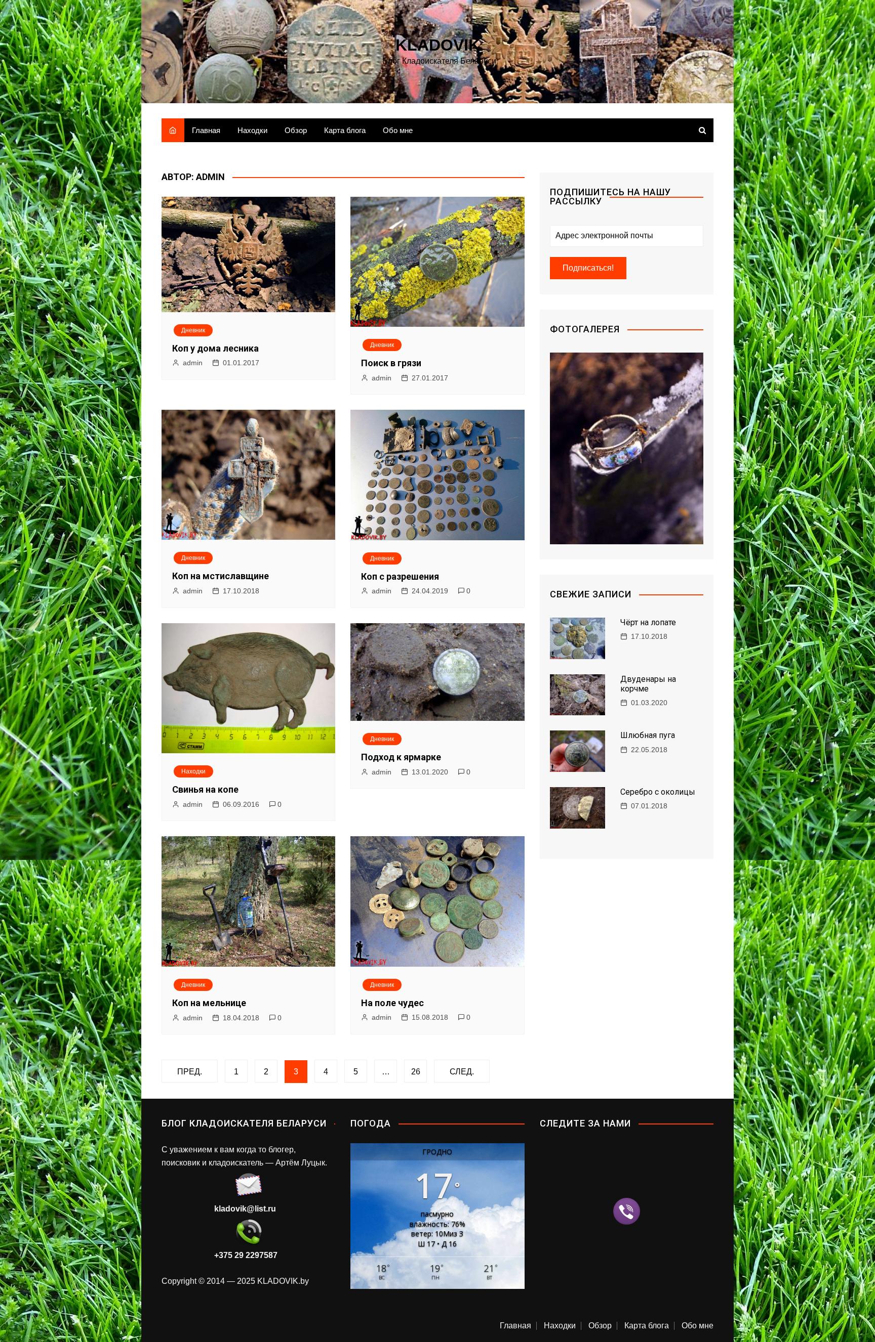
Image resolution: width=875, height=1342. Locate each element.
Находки (252, 130)
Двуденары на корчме (648, 684)
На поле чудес (392, 1003)
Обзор (296, 130)
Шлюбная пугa (647, 735)
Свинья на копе (205, 789)
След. (462, 1071)
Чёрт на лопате (648, 622)
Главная (206, 130)
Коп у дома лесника (215, 348)
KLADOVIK (437, 45)
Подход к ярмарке (401, 757)
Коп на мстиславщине (220, 576)
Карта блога (345, 130)
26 (415, 1071)
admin (193, 363)
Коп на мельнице (209, 1003)
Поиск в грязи (391, 363)
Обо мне (398, 130)
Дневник (193, 330)
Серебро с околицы (657, 792)
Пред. (189, 1071)
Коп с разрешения (400, 576)
